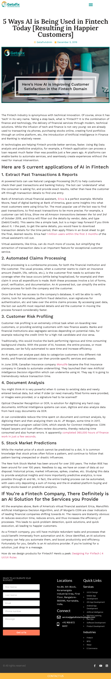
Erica (61, 198)
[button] (91, 4)
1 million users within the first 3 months (72, 233)
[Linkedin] (107, 665)
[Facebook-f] (94, 665)
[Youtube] (100, 665)
